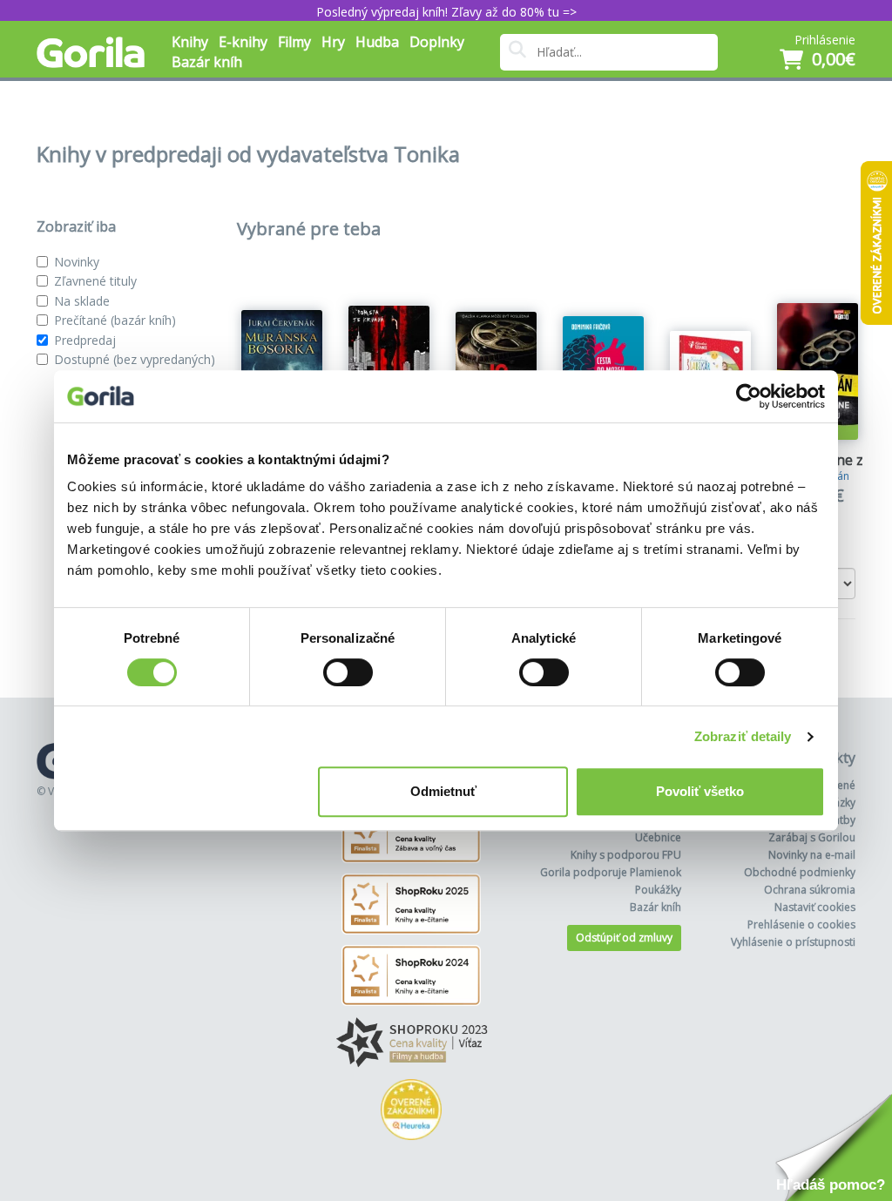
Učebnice (658, 837)
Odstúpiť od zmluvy (624, 937)
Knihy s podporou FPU (626, 854)
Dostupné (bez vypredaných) (134, 359)
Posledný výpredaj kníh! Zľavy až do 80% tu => (446, 11)
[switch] (348, 672)
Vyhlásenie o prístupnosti (793, 941)
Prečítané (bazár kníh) (115, 320)
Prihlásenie (824, 39)
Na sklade (82, 301)
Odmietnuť (443, 791)
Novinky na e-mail (811, 854)
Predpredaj (85, 340)
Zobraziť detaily (743, 736)
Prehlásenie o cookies (801, 924)
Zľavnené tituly (95, 281)
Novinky (76, 261)
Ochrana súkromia (809, 889)
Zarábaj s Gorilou (811, 837)
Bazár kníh (207, 61)
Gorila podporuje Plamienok (610, 872)
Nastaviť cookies (814, 907)
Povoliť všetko (700, 791)
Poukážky (658, 889)
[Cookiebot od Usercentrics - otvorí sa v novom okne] (748, 396)
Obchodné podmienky (799, 872)
